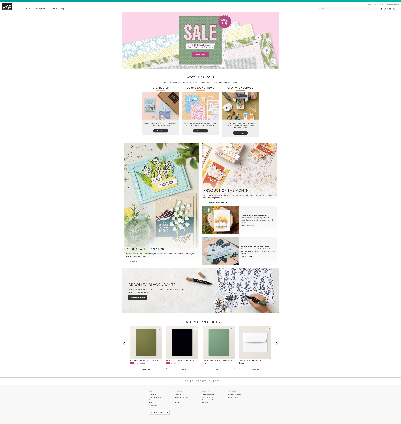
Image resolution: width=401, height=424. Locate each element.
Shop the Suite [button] (131, 260)
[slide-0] (195, 65)
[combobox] (348, 8)
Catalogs (232, 391)
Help (150, 391)
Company (179, 391)
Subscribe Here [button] (247, 225)
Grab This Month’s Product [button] (214, 202)
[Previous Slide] (124, 346)
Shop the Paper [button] (138, 297)
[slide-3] (210, 65)
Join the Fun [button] (246, 256)
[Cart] (398, 8)
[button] (390, 8)
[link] (394, 8)
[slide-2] (205, 65)
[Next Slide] (276, 346)
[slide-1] (200, 65)
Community (206, 391)
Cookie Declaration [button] (220, 418)
